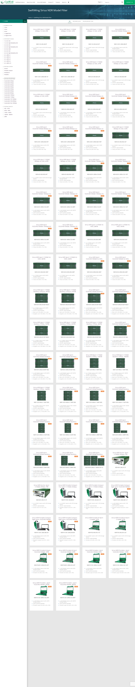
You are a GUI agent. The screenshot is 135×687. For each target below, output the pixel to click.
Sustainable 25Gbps (9, 82)
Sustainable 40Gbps (9, 84)
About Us (64, 2)
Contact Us (129, 2)
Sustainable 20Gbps (9, 80)
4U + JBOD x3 (7, 59)
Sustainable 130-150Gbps (10, 99)
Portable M (6, 72)
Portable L (6, 74)
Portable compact (8, 70)
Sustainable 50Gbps (9, 86)
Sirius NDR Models (41, 2)
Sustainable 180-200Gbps (10, 101)
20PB (5, 116)
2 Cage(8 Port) (7, 33)
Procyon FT (50, 2)
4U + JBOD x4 (7, 61)
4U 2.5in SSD (7, 51)
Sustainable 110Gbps (9, 97)
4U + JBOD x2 (7, 57)
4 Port (5, 29)
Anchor (6, 68)
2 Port (5, 27)
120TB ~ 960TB (7, 112)
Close (25, 21)
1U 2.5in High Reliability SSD (11, 42)
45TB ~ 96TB (7, 110)
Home (30, 17)
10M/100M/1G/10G (77, 21)
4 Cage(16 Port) (7, 35)
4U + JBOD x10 (7, 63)
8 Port (5, 31)
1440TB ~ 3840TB (8, 114)
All (70, 21)
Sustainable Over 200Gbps (10, 103)
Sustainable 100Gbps (9, 95)
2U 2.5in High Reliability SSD (11, 46)
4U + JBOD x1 (7, 55)
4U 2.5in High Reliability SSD (11, 53)
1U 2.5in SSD (7, 40)
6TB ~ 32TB (7, 108)
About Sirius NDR (31, 2)
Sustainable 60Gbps (9, 90)
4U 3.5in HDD (7, 48)
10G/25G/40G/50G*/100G (88, 21)
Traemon (58, 2)
